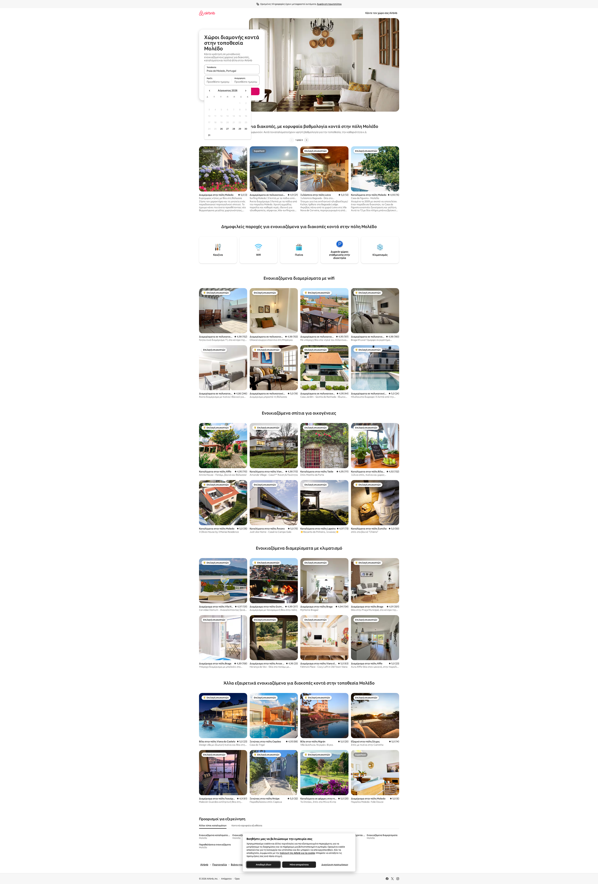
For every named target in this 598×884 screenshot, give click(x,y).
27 (227, 128)
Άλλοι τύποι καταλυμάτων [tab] (213, 825)
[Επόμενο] (306, 140)
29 (240, 128)
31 (209, 135)
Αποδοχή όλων (263, 864)
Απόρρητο (226, 878)
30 (246, 128)
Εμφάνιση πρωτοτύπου (329, 4)
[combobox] (232, 71)
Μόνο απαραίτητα (299, 864)
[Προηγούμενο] (291, 140)
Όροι (237, 878)
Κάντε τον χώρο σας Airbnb (381, 13)
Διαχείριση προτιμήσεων (334, 864)
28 (233, 128)
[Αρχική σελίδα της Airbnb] (207, 13)
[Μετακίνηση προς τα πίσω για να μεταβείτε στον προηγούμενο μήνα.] (210, 91)
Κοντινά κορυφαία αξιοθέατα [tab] (247, 825)
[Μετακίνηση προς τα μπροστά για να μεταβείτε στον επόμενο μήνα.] (246, 91)
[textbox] (218, 82)
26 (221, 128)
